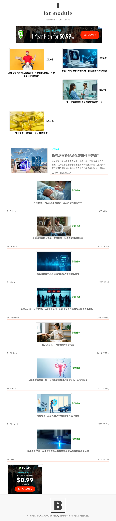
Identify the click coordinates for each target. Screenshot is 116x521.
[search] (105, 2)
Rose (12, 459)
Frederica (14, 317)
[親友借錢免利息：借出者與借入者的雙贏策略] (54, 261)
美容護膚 (76, 368)
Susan (13, 388)
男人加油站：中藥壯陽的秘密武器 (58, 344)
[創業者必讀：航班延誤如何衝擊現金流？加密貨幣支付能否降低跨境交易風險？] (54, 297)
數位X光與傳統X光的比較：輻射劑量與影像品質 (84, 70)
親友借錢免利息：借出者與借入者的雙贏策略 (58, 273)
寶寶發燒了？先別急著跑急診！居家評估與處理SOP (58, 202)
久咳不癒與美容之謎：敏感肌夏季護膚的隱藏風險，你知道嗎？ (58, 380)
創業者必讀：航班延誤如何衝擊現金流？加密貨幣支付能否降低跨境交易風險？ (58, 309)
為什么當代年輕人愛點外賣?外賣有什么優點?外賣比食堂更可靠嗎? (31, 74)
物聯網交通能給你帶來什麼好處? (75, 155)
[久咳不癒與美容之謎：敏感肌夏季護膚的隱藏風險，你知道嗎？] (54, 368)
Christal (13, 353)
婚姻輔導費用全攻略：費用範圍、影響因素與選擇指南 (58, 238)
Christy (13, 246)
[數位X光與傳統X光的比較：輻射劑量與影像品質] (80, 58)
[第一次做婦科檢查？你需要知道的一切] (80, 89)
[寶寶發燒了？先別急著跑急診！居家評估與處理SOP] (54, 190)
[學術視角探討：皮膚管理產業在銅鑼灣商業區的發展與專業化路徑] (54, 439)
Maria (12, 282)
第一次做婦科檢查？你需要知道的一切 (84, 102)
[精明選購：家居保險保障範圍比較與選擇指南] (54, 403)
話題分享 (50, 59)
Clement (14, 424)
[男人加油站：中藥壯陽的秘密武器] (54, 332)
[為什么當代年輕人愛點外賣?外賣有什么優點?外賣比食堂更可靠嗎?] (27, 59)
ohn (56, 172)
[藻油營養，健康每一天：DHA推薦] (27, 121)
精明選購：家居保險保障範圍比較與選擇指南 (58, 415)
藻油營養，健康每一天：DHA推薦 (31, 133)
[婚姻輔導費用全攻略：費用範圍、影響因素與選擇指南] (54, 226)
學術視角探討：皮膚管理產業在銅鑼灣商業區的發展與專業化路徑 (58, 451)
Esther (13, 211)
